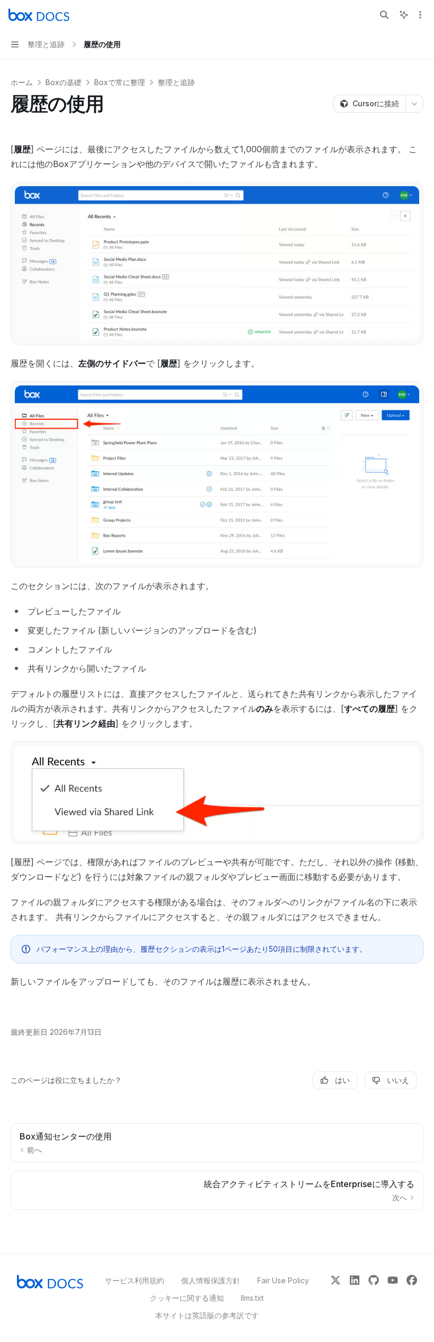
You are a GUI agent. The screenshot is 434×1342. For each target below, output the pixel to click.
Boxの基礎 (64, 82)
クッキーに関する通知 (187, 1297)
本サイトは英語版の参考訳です (207, 1315)
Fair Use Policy (283, 1280)
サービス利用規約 (134, 1280)
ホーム (22, 82)
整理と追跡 (176, 82)
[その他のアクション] (420, 14)
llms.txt (252, 1297)
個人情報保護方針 (210, 1280)
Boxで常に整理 (119, 82)
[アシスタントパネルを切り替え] (404, 15)
